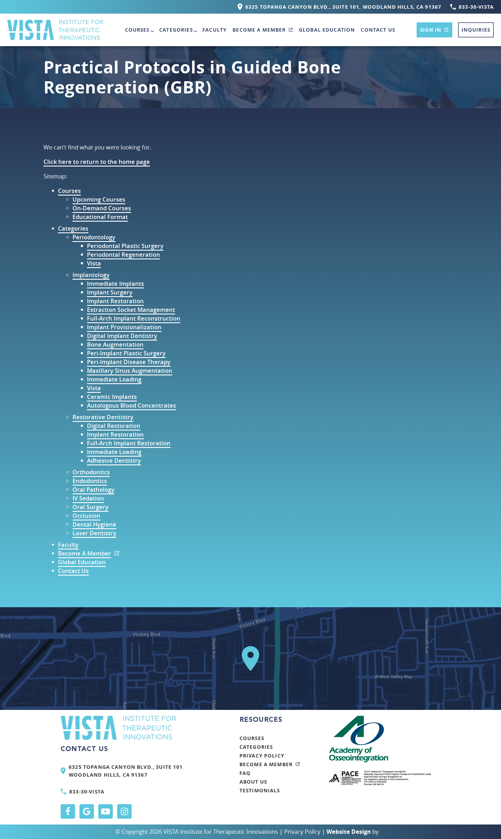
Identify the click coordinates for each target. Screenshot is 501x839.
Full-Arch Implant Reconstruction (133, 318)
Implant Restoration (115, 301)
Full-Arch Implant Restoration (128, 443)
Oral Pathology (93, 489)
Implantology (91, 275)
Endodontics (89, 481)
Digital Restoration (113, 426)
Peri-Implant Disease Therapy (128, 362)
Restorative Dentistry (102, 417)
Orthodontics (91, 472)
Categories (176, 29)
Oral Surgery (90, 507)
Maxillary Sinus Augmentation (129, 371)
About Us (253, 781)
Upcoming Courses (98, 199)
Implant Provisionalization (124, 327)
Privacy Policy (261, 755)
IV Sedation (88, 498)
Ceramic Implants (112, 397)
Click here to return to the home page (96, 162)
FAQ (245, 773)
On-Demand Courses (101, 208)
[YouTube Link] (105, 811)
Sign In (430, 29)
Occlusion (86, 516)
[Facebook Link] (68, 811)
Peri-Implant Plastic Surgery (126, 353)
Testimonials (259, 790)
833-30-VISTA (476, 6)
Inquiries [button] (476, 29)
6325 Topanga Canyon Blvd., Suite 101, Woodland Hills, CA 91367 (343, 6)
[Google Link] (86, 811)
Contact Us (378, 29)
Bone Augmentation (115, 344)
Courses (137, 29)
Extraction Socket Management (131, 310)
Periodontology (93, 237)
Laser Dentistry (94, 533)
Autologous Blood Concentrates (131, 405)
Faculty (214, 29)
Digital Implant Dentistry (122, 336)
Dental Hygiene (94, 524)
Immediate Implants (115, 283)
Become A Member (259, 29)
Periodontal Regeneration (123, 254)
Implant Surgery (109, 292)
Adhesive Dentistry (114, 460)
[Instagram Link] (124, 811)
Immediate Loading (114, 379)
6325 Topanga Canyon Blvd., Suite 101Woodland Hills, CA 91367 (126, 771)
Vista (94, 263)
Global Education (327, 29)
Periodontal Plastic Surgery (125, 246)
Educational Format (100, 217)
